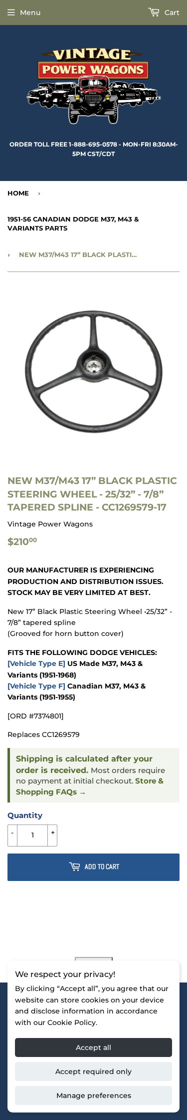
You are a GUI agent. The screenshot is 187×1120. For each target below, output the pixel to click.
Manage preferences (93, 1095)
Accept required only (93, 1071)
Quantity (24, 815)
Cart (171, 12)
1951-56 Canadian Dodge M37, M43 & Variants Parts (73, 223)
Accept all (93, 1047)
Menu (30, 12)
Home (18, 193)
